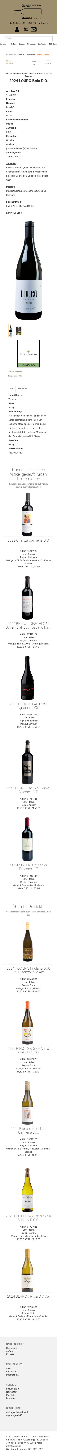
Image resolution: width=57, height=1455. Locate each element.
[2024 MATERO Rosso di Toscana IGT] (27, 839)
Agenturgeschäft (14, 1415)
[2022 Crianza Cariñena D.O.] (27, 514)
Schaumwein (31, 44)
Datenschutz (12, 1374)
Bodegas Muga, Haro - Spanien (33, 1316)
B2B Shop (53, 44)
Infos (10, 388)
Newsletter (11, 1392)
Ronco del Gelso (33, 988)
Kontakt (10, 1354)
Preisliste (10, 1395)
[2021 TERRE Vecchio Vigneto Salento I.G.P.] (27, 762)
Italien (13, 44)
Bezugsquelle (12, 1388)
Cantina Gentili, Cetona (33, 885)
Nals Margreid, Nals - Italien (33, 1236)
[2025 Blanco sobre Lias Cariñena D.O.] (27, 1103)
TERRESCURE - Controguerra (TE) (33, 643)
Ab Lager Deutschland (17, 1412)
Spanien (22, 44)
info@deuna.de (13, 1446)
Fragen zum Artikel (15, 376)
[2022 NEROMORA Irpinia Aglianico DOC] (27, 678)
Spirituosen (42, 44)
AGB (8, 1368)
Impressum (11, 1371)
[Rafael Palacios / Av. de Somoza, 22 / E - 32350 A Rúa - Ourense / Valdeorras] (28, 353)
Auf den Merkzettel (15, 372)
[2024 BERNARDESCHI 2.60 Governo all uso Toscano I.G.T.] (27, 598)
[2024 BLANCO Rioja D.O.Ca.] (27, 1270)
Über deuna (11, 1348)
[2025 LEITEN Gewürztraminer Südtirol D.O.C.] (27, 1190)
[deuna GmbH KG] (28, 12)
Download (11, 1398)
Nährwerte (23, 388)
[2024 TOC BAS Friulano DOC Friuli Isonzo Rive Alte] (27, 942)
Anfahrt (10, 1351)
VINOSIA (33, 724)
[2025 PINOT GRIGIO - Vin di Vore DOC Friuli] (27, 1023)
